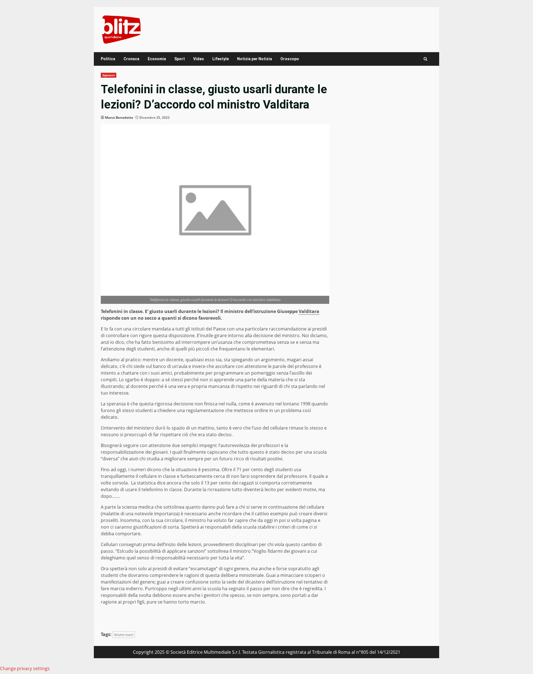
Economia (157, 59)
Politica (108, 59)
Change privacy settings (25, 668)
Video (198, 59)
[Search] (425, 59)
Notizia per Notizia (254, 59)
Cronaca (131, 59)
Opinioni (108, 75)
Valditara (309, 311)
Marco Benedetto (119, 117)
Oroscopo (289, 59)
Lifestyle (220, 59)
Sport (179, 59)
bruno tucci (123, 634)
